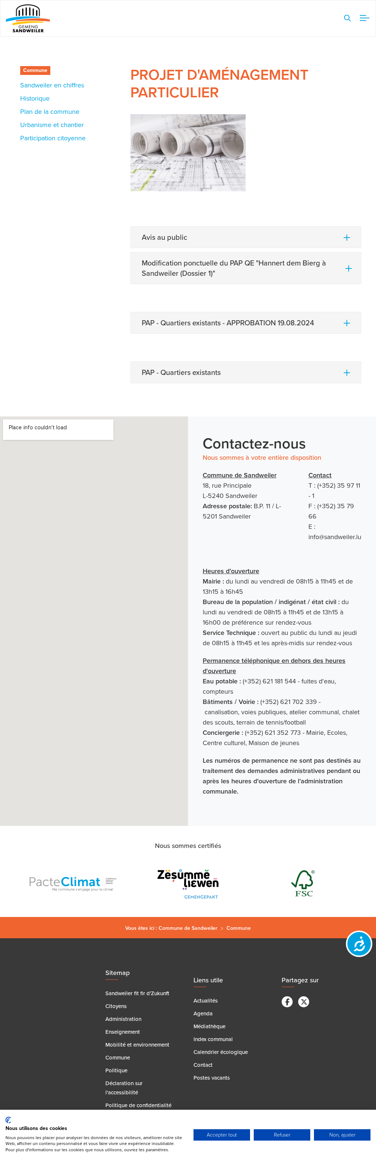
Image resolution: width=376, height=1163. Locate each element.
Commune (35, 70)
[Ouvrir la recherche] (347, 18)
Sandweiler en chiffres (52, 85)
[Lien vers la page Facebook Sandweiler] (287, 1001)
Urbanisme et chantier (52, 125)
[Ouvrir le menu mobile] (363, 18)
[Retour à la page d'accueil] (28, 18)
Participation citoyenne (53, 138)
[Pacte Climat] (71, 884)
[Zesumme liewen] (185, 884)
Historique (35, 98)
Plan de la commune (49, 111)
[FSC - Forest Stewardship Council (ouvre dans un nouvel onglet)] (300, 884)
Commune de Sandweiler (188, 928)
